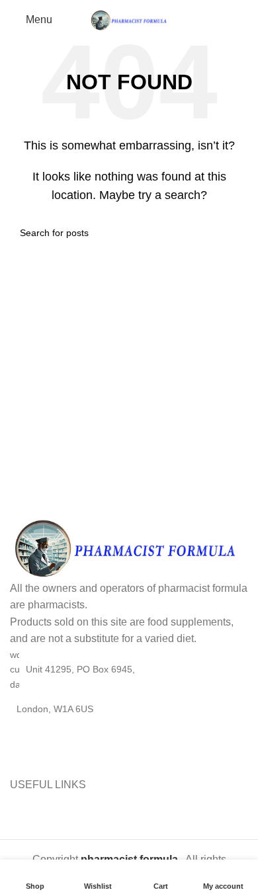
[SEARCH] (233, 233)
